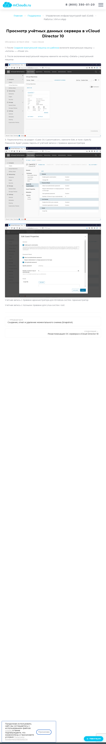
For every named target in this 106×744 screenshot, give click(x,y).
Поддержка (34, 16)
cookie (8, 731)
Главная (18, 16)
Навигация (95, 739)
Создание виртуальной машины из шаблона (36, 48)
